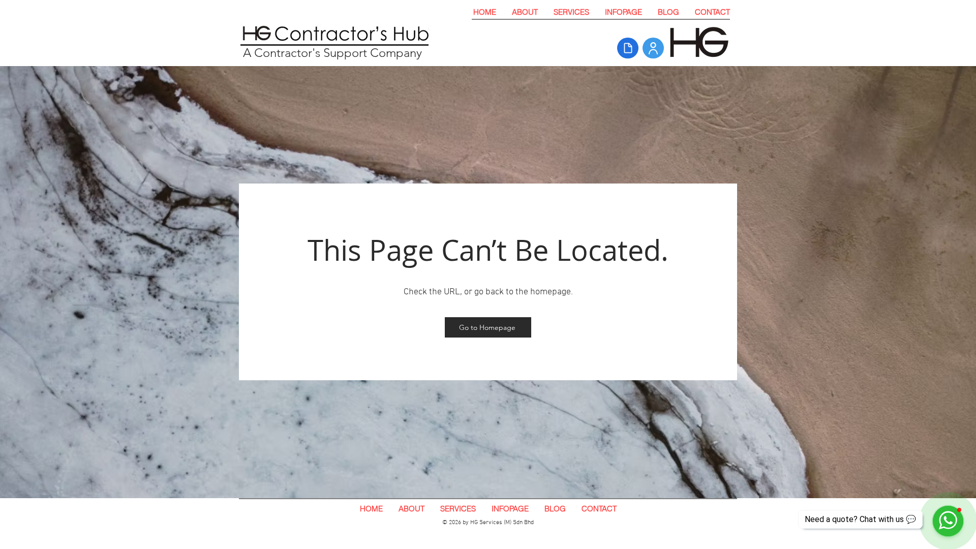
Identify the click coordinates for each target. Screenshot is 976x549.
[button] (571, 12)
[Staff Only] (653, 48)
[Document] (627, 48)
